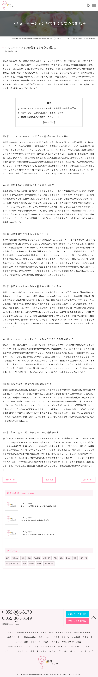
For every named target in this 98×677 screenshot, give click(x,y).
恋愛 (75, 558)
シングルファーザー (13, 564)
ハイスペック (48, 564)
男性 (55, 558)
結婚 (29, 558)
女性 (61, 558)
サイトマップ (87, 651)
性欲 (22, 558)
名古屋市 (37, 558)
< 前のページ (10, 479)
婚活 (7, 558)
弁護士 (39, 564)
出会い (68, 558)
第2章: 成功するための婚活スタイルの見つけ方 (42, 112)
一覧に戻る (49, 479)
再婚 (24, 564)
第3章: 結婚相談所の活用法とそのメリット (40, 117)
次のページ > (88, 479)
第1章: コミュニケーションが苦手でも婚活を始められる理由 (48, 108)
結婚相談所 (47, 558)
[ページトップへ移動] (93, 617)
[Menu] (94, 5)
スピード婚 (83, 558)
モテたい (15, 558)
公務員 (31, 564)
